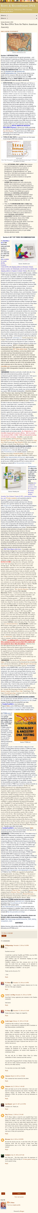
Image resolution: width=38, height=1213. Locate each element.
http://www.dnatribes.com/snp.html (15, 457)
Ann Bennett (8, 1104)
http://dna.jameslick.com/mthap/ (22, 463)
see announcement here (10, 624)
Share (3, 935)
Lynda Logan (8, 1021)
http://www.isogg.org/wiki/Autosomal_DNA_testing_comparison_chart (19, 920)
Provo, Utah (19, 691)
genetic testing (33, 890)
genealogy (13, 693)
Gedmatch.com (6, 450)
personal (3, 438)
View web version (19, 1197)
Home (19, 1193)
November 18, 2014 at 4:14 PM (21, 982)
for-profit (7, 693)
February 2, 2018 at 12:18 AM (15, 1114)
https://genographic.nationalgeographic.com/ (19, 870)
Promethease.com (9, 452)
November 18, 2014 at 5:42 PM (23, 995)
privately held (29, 689)
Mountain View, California (8, 440)
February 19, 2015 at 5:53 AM (20, 1021)
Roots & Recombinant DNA (18, 6)
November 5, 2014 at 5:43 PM (21, 945)
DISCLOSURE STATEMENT (9, 31)
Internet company (6, 691)
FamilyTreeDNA (18, 453)
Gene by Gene (17, 890)
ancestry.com (20, 71)
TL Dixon (7, 982)
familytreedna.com (10, 73)
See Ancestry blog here (21, 589)
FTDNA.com (6, 713)
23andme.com (9, 71)
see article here (8, 636)
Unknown (7, 1076)
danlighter (8, 1155)
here (7, 455)
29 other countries (11, 498)
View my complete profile (13, 1205)
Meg (6, 1114)
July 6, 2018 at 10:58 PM (17, 1139)
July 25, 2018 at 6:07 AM (17, 1155)
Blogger (22, 1211)
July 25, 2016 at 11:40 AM (17, 1086)
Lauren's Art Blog (10, 995)
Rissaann (7, 1139)
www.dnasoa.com (21, 52)
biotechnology (18, 438)
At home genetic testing (29, 1159)
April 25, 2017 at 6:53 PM (19, 1104)
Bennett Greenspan (28, 894)
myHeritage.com (17, 338)
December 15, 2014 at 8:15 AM (21, 1010)
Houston (13, 892)
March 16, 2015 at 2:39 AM (18, 1076)
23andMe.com (5, 366)
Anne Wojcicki (19, 442)
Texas (18, 892)
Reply (6, 977)
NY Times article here (20, 349)
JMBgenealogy (9, 945)
